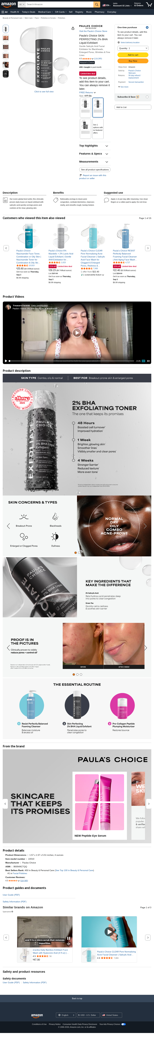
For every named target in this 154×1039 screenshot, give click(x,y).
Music (89, 12)
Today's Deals (28, 12)
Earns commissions (39, 305)
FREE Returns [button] (86, 92)
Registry (79, 12)
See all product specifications (95, 169)
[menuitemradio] (143, 361)
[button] (4, 12)
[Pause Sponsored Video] (68, 938)
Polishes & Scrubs (48, 18)
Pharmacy (99, 12)
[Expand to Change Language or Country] (110, 5)
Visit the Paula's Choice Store (93, 31)
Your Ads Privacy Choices (109, 1024)
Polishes (61, 18)
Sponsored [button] (7, 912)
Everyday (111, 12)
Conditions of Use (39, 1024)
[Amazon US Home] (37, 1016)
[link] (28, 256)
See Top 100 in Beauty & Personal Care (74, 870)
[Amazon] (8, 4)
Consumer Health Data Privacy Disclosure (80, 1024)
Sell (70, 12)
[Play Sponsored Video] (109, 932)
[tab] (75, 553)
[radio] (6, 28)
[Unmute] (148, 361)
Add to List (121, 107)
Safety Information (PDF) (14, 901)
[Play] (5, 361)
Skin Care (29, 18)
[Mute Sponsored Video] (68, 944)
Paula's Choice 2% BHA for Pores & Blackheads (35, 308)
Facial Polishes (20, 873)
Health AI (14, 12)
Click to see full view (44, 91)
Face (37, 18)
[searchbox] (59, 4)
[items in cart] (149, 4)
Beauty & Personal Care (12, 18)
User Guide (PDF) (11, 895)
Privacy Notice (55, 1024)
